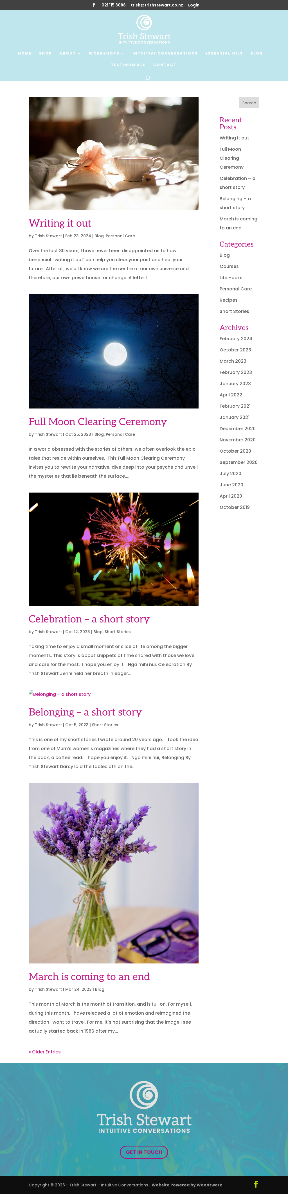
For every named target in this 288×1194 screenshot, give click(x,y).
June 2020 (231, 485)
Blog (256, 53)
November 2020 (238, 440)
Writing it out (60, 223)
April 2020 (231, 496)
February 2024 (236, 338)
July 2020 (230, 473)
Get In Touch (144, 1151)
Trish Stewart (48, 236)
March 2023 (233, 361)
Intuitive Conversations (165, 53)
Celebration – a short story (89, 619)
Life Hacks (231, 277)
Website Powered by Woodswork (187, 1185)
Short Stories (118, 632)
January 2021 (234, 417)
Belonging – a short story (85, 712)
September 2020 (239, 462)
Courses (229, 266)
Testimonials (128, 65)
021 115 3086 (114, 5)
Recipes (229, 300)
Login (193, 5)
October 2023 (235, 350)
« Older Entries (45, 1052)
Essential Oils (224, 53)
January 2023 (235, 383)
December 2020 (238, 428)
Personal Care (120, 236)
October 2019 (235, 507)
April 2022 (231, 395)
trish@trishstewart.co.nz (157, 5)
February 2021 (235, 406)
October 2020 (235, 451)
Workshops (104, 53)
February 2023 (236, 372)
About (67, 53)
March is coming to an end (89, 977)
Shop (45, 53)
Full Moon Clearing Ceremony (98, 422)
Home (25, 53)
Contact (165, 65)
